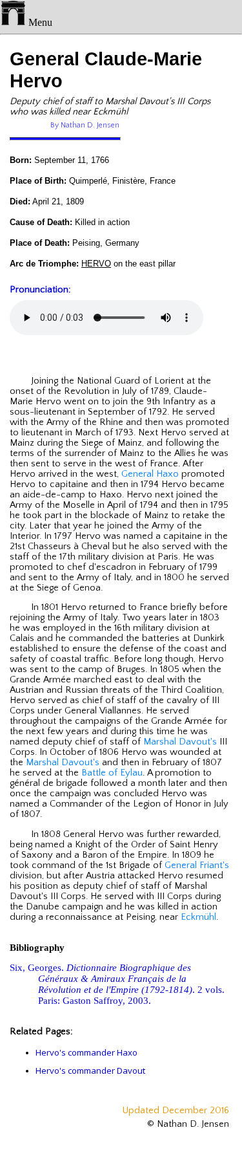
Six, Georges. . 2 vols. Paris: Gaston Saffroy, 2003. (117, 984)
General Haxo (150, 474)
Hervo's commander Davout (90, 1070)
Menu (39, 22)
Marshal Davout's (180, 742)
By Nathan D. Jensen (84, 125)
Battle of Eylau (112, 773)
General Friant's (197, 865)
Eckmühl (198, 917)
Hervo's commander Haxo (86, 1052)
